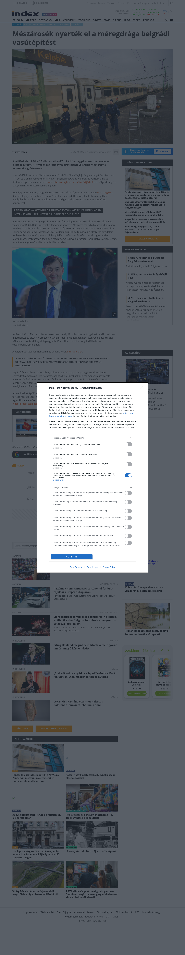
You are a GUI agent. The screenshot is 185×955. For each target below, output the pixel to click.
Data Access (92, 567)
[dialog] (92, 477)
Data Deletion (76, 567)
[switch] (128, 444)
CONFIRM (71, 557)
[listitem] (92, 437)
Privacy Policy (109, 567)
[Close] (142, 388)
